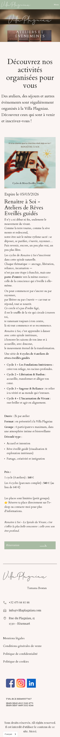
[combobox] (10, 734)
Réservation (12, 545)
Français (8, 734)
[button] (56, 5)
